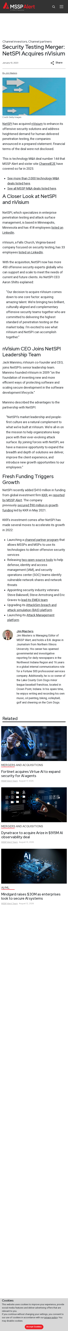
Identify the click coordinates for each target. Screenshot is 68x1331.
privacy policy (51, 1317)
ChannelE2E (47, 164)
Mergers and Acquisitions (22, 765)
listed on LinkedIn (31, 252)
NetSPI (7, 124)
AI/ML (5, 888)
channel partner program (42, 540)
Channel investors (14, 41)
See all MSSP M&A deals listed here (31, 188)
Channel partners (40, 41)
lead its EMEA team (34, 600)
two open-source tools (37, 560)
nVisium (37, 124)
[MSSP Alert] (18, 7)
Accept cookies (34, 1327)
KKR (44, 495)
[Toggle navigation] (61, 6)
